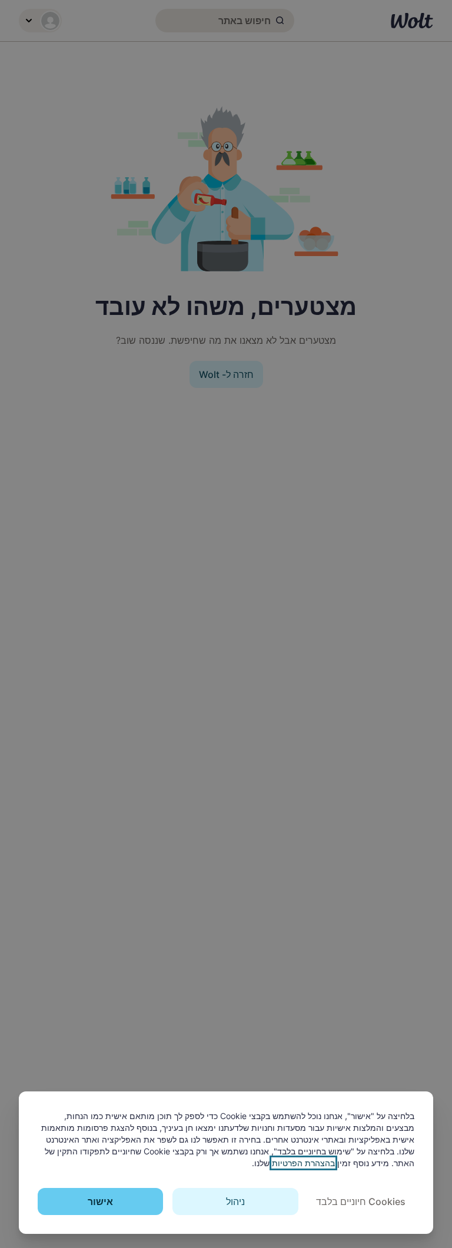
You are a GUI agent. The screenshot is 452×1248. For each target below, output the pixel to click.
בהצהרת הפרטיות (303, 1163)
